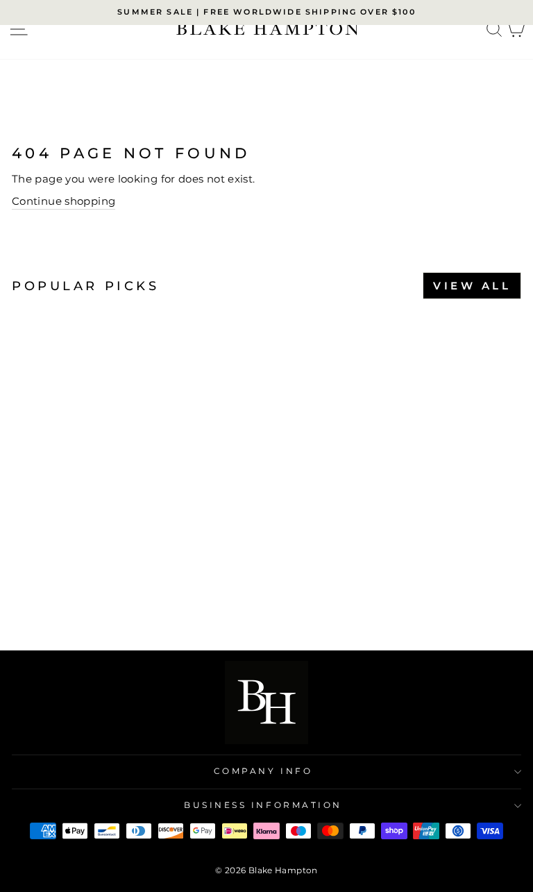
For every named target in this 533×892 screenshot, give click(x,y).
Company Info (263, 771)
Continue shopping (63, 201)
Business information (263, 805)
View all (472, 285)
